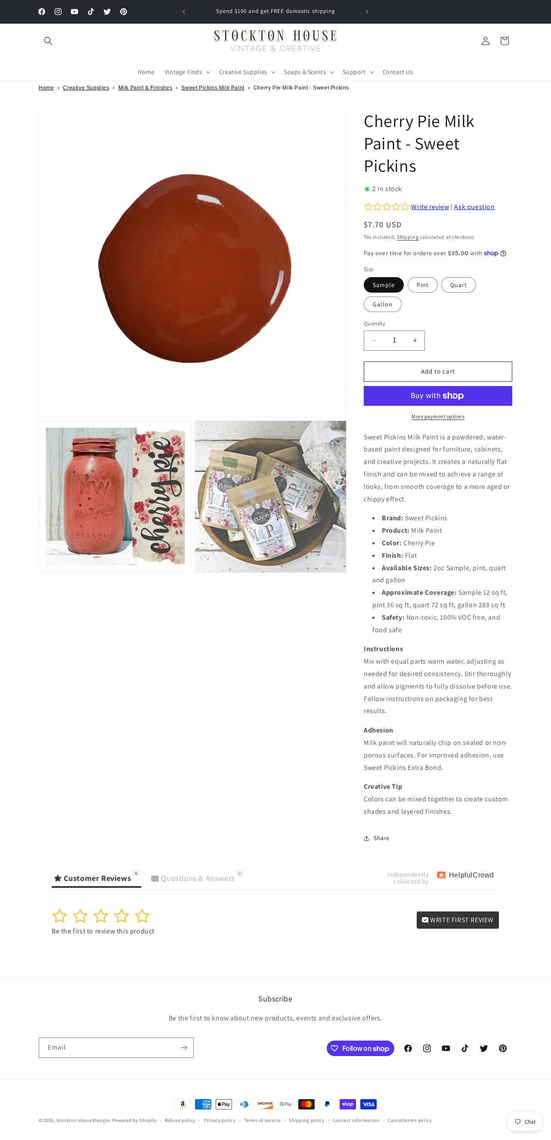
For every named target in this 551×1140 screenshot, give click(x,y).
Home (46, 88)
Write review (430, 206)
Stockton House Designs (83, 1120)
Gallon (383, 304)
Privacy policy (220, 1120)
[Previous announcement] (183, 11)
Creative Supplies (86, 88)
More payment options (438, 416)
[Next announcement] (367, 11)
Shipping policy (307, 1120)
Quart (458, 285)
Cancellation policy (410, 1120)
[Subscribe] (183, 1048)
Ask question (474, 206)
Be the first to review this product (103, 931)
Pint (423, 285)
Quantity (374, 323)
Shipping (408, 237)
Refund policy (180, 1120)
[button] (48, 40)
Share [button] (382, 838)
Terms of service (262, 1120)
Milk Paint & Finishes (145, 88)
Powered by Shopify (134, 1120)
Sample (384, 285)
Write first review (461, 919)
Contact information (356, 1120)
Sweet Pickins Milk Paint (212, 88)
